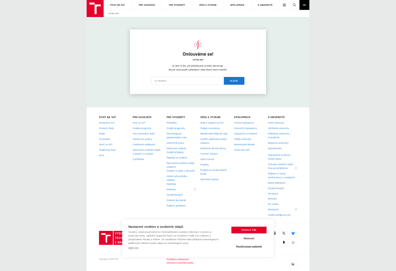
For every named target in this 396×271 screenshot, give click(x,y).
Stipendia (171, 183)
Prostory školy (106, 128)
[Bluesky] (293, 233)
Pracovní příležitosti (282, 168)
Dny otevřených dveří (144, 133)
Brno (101, 155)
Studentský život (107, 149)
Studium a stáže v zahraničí (181, 170)
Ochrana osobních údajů (280, 164)
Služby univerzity (242, 139)
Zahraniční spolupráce (245, 128)
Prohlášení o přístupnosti (178, 259)
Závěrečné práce (175, 142)
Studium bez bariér (176, 200)
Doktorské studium (176, 148)
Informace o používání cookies (180, 262)
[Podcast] (284, 242)
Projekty (204, 164)
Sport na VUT (106, 144)
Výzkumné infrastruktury (213, 148)
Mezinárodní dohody (244, 144)
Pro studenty (177, 5)
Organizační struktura (279, 154)
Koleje (102, 133)
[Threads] (274, 233)
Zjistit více (133, 248)
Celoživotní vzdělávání (144, 144)
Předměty (172, 122)
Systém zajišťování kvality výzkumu (213, 141)
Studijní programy (142, 128)
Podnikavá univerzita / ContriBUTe (279, 135)
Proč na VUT (139, 122)
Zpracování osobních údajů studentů (180, 165)
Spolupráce (237, 5)
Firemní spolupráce (244, 122)
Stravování (104, 139)
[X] (284, 233)
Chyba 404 (113, 13)
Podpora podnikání (176, 205)
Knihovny (175, 189)
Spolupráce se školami (245, 133)
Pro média (273, 204)
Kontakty (272, 198)
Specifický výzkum (209, 179)
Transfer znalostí (209, 153)
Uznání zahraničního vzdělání (177, 178)
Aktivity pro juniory (142, 139)
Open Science (207, 159)
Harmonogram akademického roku (177, 135)
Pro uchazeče (147, 5)
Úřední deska (275, 158)
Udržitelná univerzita (278, 128)
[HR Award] (293, 264)
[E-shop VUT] (293, 242)
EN (304, 5)
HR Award (273, 193)
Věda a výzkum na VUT (212, 122)
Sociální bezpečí (175, 194)
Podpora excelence (210, 128)
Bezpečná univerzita (278, 142)
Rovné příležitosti (276, 182)
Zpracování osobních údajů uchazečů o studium (146, 151)
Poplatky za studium (177, 157)
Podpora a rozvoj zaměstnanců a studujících (281, 175)
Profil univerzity (276, 122)
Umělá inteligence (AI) (279, 214)
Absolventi (277, 209)
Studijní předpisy (175, 152)
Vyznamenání (275, 148)
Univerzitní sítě (241, 149)
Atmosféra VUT (107, 122)
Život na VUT (117, 5)
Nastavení (249, 238)
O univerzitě (265, 5)
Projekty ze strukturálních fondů (213, 171)
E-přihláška (138, 159)
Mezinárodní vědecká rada (214, 133)
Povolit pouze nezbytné (249, 246)
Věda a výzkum (208, 5)
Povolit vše (249, 230)
